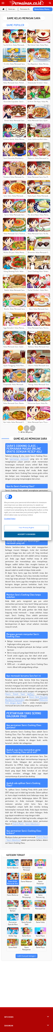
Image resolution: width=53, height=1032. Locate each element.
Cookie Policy (9, 518)
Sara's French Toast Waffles (19, 694)
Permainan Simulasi (25, 9)
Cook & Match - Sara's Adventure (26, 824)
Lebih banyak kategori (26, 956)
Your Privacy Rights (26, 528)
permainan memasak (19, 459)
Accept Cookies (26, 534)
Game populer (12, 9)
